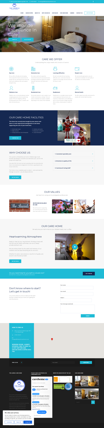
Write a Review (41, 412)
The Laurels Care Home (38, 386)
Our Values (55, 13)
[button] (52, 339)
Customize (9, 422)
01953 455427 (34, 1)
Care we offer (29, 13)
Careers (72, 13)
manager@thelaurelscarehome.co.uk (48, 1)
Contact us (79, 13)
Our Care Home (64, 13)
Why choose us (46, 13)
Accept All (27, 422)
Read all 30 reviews (36, 409)
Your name (63, 285)
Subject (62, 297)
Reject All (18, 422)
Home (22, 13)
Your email (63, 291)
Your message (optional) (66, 304)
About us (37, 13)
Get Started (89, 273)
